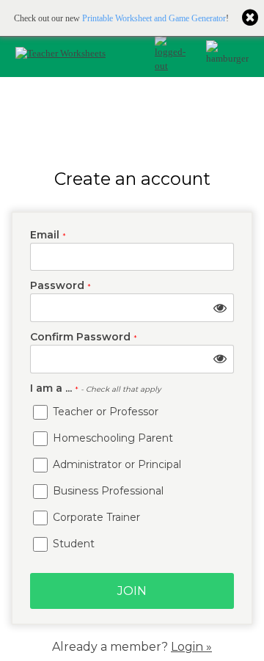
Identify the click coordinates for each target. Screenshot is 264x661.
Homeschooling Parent (111, 438)
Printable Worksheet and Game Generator (154, 18)
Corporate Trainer (95, 517)
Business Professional (107, 490)
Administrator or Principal (115, 464)
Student (72, 543)
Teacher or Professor (104, 411)
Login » (191, 647)
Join (132, 591)
